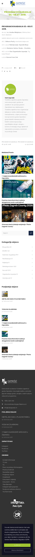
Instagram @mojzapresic (10, 487)
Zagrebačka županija (9, 274)
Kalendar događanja (9, 255)
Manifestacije (6, 259)
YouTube (4, 451)
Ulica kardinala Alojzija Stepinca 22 (15, 404)
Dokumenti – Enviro (9, 482)
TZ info (5, 462)
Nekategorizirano (7, 266)
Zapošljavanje (7, 484)
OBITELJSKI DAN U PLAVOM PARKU (13, 299)
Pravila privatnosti (8, 470)
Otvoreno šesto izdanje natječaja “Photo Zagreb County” (16, 356)
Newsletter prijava (8, 472)
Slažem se (17, 545)
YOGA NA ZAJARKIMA (9, 309)
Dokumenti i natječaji (9, 479)
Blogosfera (6, 247)
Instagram (5, 446)
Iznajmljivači (6, 477)
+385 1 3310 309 (9, 401)
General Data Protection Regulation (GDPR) (16, 539)
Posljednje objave (8, 474)
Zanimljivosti (6, 278)
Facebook (5, 448)
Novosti (23, 68)
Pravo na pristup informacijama (12, 467)
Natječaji (5, 262)
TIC (4, 465)
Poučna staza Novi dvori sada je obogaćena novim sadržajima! (13, 340)
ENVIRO (4, 251)
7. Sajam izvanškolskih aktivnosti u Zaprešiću (14, 324)
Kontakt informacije (9, 460)
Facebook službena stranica (12, 489)
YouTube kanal (7, 491)
